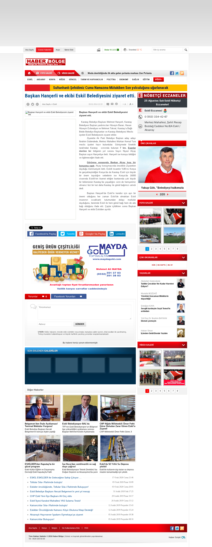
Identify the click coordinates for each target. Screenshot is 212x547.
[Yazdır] (116, 104)
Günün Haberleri (44, 50)
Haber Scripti (175, 537)
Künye (44, 528)
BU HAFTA (162, 265)
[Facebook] (27, 104)
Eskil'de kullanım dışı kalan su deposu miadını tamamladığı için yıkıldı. (117, 468)
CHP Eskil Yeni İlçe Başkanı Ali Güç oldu (51, 496)
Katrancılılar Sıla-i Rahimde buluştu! (49, 505)
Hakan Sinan (154, 332)
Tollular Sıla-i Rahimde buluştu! (46, 482)
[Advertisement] (99, 23)
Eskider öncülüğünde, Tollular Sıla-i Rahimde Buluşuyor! (59, 486)
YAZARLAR (144, 273)
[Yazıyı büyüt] (131, 104)
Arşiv (58, 50)
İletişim (54, 528)
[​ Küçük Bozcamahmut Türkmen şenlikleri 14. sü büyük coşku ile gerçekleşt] (150, 216)
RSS (86, 528)
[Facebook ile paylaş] (172, 73)
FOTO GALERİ (146, 203)
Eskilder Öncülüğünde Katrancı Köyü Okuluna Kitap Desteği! (61, 510)
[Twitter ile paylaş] (177, 73)
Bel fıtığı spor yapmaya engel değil (106, 73)
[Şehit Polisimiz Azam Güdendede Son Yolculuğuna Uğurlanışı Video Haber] (174, 377)
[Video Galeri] (66, 73)
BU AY (170, 265)
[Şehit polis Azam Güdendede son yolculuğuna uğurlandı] (174, 216)
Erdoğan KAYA (155, 308)
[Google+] (37, 104)
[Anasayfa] (29, 73)
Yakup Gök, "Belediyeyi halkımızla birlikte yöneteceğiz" (162, 188)
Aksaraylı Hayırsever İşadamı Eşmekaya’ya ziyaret (56, 514)
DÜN (153, 265)
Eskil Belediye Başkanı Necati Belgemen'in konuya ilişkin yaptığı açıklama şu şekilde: (41, 427)
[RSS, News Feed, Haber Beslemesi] (182, 73)
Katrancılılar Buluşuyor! (42, 519)
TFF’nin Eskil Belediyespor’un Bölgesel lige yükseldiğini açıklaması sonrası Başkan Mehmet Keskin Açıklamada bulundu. (80, 427)
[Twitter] (32, 104)
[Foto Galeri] (44, 73)
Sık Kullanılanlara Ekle (71, 528)
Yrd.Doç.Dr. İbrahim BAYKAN (154, 319)
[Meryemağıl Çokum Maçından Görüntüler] (174, 235)
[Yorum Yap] (107, 104)
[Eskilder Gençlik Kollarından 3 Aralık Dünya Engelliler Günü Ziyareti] (150, 377)
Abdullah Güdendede (157, 284)
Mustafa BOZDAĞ (154, 296)
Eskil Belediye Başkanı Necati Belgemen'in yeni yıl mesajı (60, 491)
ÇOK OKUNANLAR (148, 257)
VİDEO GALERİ (146, 345)
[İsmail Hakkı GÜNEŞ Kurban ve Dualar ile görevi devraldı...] (150, 358)
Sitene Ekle (68, 50)
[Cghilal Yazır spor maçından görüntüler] (150, 235)
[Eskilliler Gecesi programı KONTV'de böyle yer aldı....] (174, 358)
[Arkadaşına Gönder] (112, 104)
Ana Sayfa (29, 50)
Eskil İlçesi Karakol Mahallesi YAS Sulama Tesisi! (55, 500)
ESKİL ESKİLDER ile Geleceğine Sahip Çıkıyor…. (55, 477)
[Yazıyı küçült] (124, 104)
